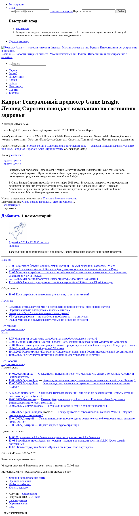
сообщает (17, 155)
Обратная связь (18, 503)
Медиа (13, 70)
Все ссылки (8, 325)
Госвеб (13, 73)
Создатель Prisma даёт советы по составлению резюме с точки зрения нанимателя (59, 306)
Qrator (36, 496)
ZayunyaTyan (30, 380)
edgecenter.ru (29, 493)
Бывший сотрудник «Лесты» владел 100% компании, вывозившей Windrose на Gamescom (71, 341)
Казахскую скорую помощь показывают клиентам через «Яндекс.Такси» (88, 380)
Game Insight (30, 201)
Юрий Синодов (32, 411)
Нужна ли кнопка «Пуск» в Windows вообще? (76, 405)
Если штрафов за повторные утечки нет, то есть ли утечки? (49, 294)
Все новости (9, 361)
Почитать (7, 300)
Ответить (43, 242)
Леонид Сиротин (63, 201)
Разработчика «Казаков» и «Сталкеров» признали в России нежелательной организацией (77, 351)
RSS (11, 506)
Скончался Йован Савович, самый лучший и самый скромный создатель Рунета (62, 265)
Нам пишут (16, 86)
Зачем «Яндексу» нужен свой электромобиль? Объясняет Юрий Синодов (61, 282)
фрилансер (27, 392)
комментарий (10, 204)
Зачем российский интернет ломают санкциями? (39, 313)
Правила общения (20, 481)
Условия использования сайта (27, 477)
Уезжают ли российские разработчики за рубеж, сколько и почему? (55, 338)
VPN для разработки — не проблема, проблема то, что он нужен (49, 316)
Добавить (10, 216)
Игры (4, 332)
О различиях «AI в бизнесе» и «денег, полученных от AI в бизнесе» (54, 437)
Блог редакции (18, 500)
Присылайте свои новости (59, 198)
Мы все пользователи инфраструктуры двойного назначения (53, 278)
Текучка (14, 92)
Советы (13, 89)
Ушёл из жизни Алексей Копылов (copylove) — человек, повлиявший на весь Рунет (63, 269)
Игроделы (45, 201)
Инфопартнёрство (20, 484)
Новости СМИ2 (11, 161)
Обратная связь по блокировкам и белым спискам (39, 310)
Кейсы (13, 83)
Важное (6, 259)
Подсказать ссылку (13, 329)
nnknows (14, 245)
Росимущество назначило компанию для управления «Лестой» (61, 354)
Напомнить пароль (61, 11)
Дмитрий (28, 418)
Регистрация (16, 4)
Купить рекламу (19, 41)
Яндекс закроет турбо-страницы (59, 425)
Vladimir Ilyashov (32, 405)
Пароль (66, 11)
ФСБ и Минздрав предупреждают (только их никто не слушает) (48, 319)
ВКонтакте (22, 28)
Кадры (13, 79)
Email (12, 11)
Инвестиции (16, 76)
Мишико (27, 373)
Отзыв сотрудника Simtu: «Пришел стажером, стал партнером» (51, 447)
